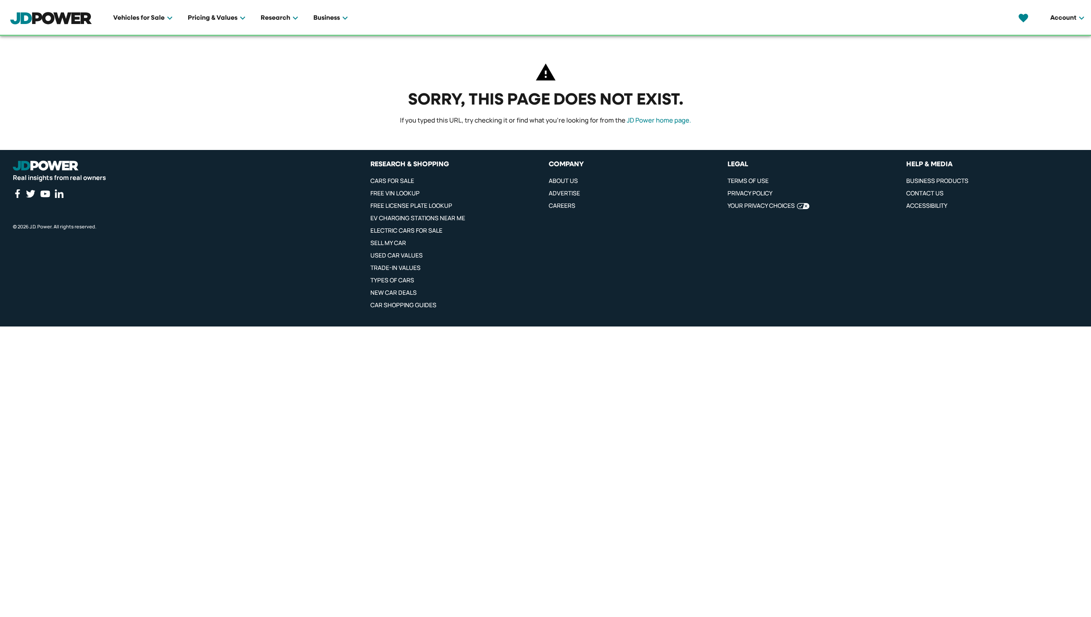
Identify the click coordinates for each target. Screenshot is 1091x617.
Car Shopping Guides (403, 305)
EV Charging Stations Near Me (417, 218)
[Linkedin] (59, 193)
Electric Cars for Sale (406, 230)
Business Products (937, 181)
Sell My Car (388, 243)
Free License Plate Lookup (411, 205)
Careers (562, 205)
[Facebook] (17, 193)
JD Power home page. (659, 120)
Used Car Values (396, 255)
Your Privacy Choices (761, 205)
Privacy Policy (749, 193)
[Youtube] (45, 194)
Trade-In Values (395, 268)
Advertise (564, 193)
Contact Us (925, 193)
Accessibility (926, 205)
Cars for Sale (392, 181)
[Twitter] (30, 194)
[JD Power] (45, 165)
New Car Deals (393, 292)
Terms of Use (748, 181)
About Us (563, 181)
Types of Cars (392, 280)
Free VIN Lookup (395, 193)
